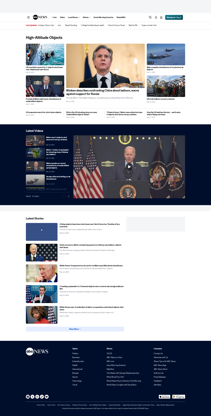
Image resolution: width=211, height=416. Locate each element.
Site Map (157, 385)
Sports (75, 377)
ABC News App (160, 365)
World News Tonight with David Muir (122, 385)
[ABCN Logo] (40, 17)
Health (75, 365)
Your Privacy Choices (63, 405)
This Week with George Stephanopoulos (123, 373)
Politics (75, 354)
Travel (74, 385)
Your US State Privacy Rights (98, 405)
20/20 (109, 354)
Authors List (158, 373)
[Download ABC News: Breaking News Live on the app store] (164, 397)
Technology (77, 381)
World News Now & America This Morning (124, 381)
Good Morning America (116, 365)
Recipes (75, 373)
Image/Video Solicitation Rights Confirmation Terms (138, 405)
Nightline (110, 369)
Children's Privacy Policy (79, 405)
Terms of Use (51, 405)
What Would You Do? (115, 377)
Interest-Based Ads (115, 405)
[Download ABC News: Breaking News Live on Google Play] (178, 397)
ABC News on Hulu (114, 357)
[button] (28, 17)
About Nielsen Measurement (165, 405)
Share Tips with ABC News (164, 361)
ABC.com (110, 361)
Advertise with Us (161, 357)
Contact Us (158, 354)
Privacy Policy (41, 405)
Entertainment (78, 361)
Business (75, 357)
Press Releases (160, 377)
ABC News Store (160, 369)
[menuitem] (46, 25)
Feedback (158, 381)
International (77, 369)
